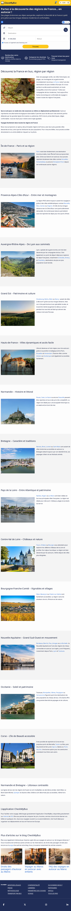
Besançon (44, 594)
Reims (46, 299)
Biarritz (45, 643)
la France (56, 82)
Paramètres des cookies (37, 891)
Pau (50, 643)
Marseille (67, 203)
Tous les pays (53, 893)
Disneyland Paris (58, 162)
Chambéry (41, 260)
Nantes (38, 496)
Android (6, 816)
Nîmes (53, 693)
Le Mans (51, 496)
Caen (43, 397)
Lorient (48, 447)
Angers (44, 496)
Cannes (42, 206)
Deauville (61, 397)
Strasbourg (40, 299)
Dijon (38, 594)
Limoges (55, 643)
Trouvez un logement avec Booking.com (15, 42)
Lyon (54, 651)
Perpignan (59, 693)
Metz (50, 299)
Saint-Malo (56, 447)
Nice (37, 206)
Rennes (38, 447)
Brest (43, 447)
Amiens (38, 356)
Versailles (65, 159)
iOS (12, 816)
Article (50, 891)
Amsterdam (48, 353)
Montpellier (47, 693)
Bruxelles (39, 353)
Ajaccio (54, 747)
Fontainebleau (41, 162)
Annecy (67, 258)
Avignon (50, 206)
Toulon (57, 744)
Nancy (57, 299)
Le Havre (48, 397)
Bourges (51, 545)
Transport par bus (14, 893)
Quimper (16, 793)
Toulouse (61, 651)
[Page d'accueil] (8, 3)
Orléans (43, 545)
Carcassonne (40, 695)
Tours (38, 545)
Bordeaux (39, 643)
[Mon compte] (55, 3)
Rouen (38, 397)
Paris (38, 152)
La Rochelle (63, 643)
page (11, 845)
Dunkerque (47, 356)
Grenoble (61, 258)
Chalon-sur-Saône (55, 594)
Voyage (30, 893)
